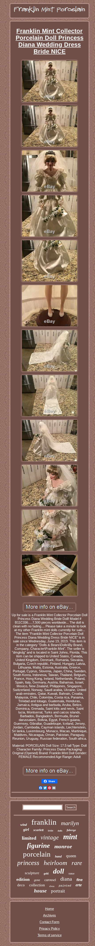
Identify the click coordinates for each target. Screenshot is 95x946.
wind (23, 824)
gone (37, 880)
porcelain (37, 854)
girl (26, 829)
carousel (50, 879)
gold (46, 873)
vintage (50, 837)
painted (65, 885)
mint (70, 837)
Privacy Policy (49, 928)
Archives (49, 915)
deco (21, 885)
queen (71, 856)
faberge (71, 830)
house (40, 891)
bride (50, 830)
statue (71, 873)
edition (23, 879)
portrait (58, 891)
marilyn (70, 823)
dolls (60, 831)
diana (66, 879)
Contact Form (49, 922)
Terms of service (50, 935)
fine (79, 880)
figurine (38, 845)
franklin (44, 822)
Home (49, 909)
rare (77, 862)
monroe (63, 846)
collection (37, 885)
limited (29, 838)
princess (28, 862)
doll (58, 871)
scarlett (38, 830)
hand (58, 856)
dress (51, 886)
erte (79, 885)
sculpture (32, 873)
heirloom (55, 862)
